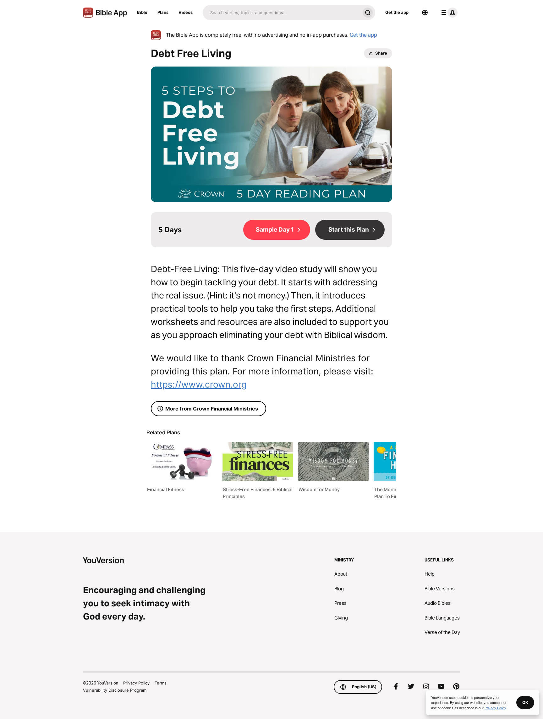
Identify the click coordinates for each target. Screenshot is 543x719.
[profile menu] (448, 12)
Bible (142, 12)
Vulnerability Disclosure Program (114, 690)
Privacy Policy (136, 682)
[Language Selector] (425, 12)
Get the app (397, 12)
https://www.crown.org (199, 384)
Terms (161, 682)
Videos (185, 12)
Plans (162, 12)
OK (525, 702)
